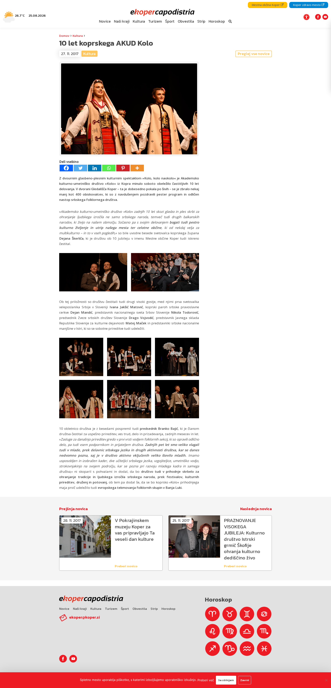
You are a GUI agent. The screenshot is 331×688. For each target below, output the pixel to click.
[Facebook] (66, 168)
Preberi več (205, 680)
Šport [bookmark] (170, 21)
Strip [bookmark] (201, 21)
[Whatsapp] (109, 168)
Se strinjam (226, 680)
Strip (154, 608)
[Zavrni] (326, 680)
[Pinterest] (123, 168)
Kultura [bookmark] (139, 21)
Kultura (78, 36)
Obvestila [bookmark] (186, 21)
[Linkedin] (94, 168)
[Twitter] (80, 168)
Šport (125, 608)
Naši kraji (80, 608)
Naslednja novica (256, 509)
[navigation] (165, 14)
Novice (64, 608)
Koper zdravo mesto (307, 5)
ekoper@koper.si (84, 617)
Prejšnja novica (73, 509)
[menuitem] (104, 21)
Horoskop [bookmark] (217, 21)
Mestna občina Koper (266, 5)
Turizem (111, 608)
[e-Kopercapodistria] (161, 12)
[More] (137, 168)
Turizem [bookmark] (155, 21)
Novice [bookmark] (105, 21)
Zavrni (244, 680)
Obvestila (140, 608)
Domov (64, 36)
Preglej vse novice (254, 54)
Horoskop (168, 608)
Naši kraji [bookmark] (121, 21)
